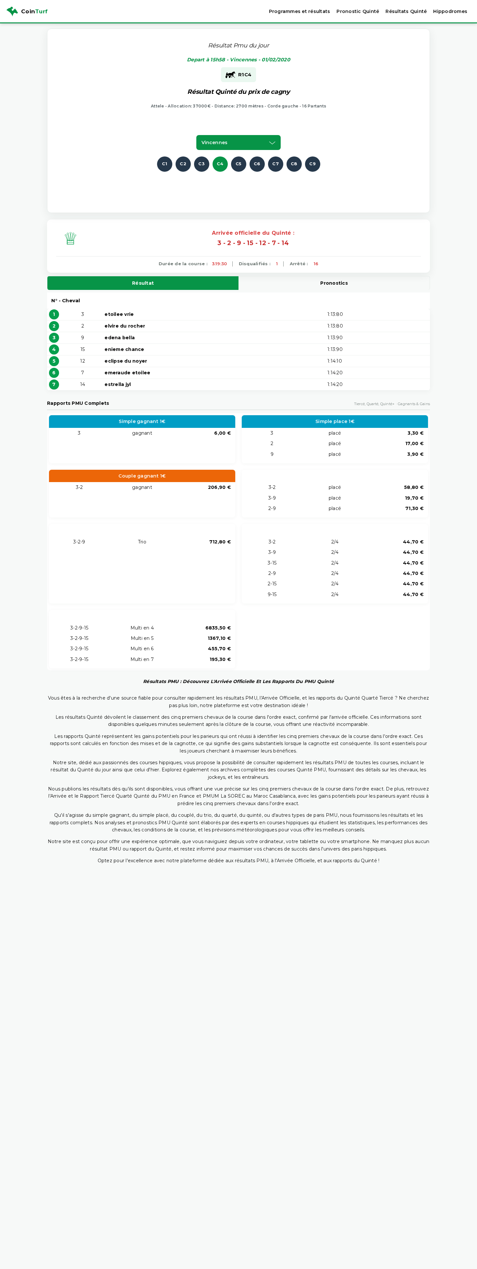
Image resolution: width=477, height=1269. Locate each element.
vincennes (214, 142)
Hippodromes (450, 11)
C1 (164, 163)
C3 (201, 163)
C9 (312, 163)
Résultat (143, 283)
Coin (34, 11)
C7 (275, 163)
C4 (220, 163)
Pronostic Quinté (357, 11)
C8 (294, 163)
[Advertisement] (238, 186)
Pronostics (334, 283)
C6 (257, 163)
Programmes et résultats (299, 11)
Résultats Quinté (406, 11)
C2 (183, 163)
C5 (239, 163)
